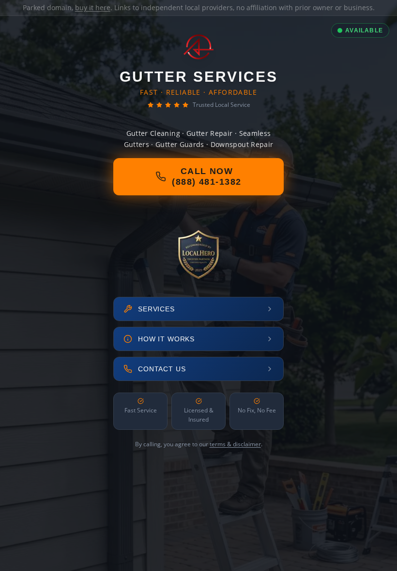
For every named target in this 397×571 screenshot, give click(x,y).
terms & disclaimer (235, 444)
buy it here (92, 7)
